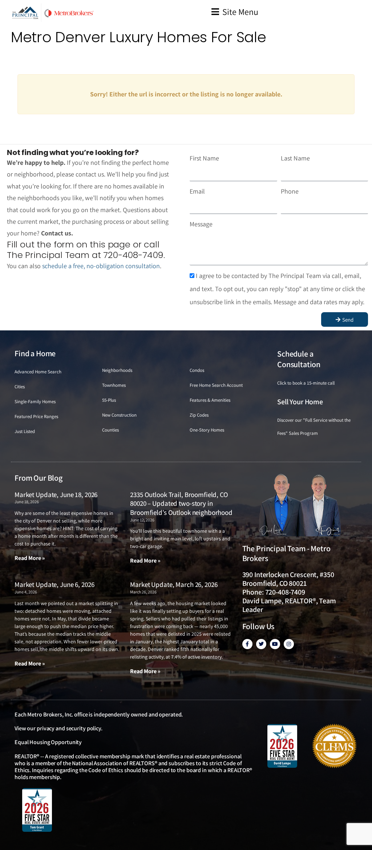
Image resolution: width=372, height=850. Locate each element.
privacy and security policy (69, 728)
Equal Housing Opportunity (48, 742)
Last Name (295, 158)
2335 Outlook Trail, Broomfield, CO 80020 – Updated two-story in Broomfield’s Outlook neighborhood (181, 503)
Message (201, 224)
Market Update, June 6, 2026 (54, 584)
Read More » (30, 558)
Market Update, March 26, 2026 (173, 584)
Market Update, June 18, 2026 (56, 494)
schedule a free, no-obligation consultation (101, 266)
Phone (290, 191)
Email (197, 191)
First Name (204, 158)
